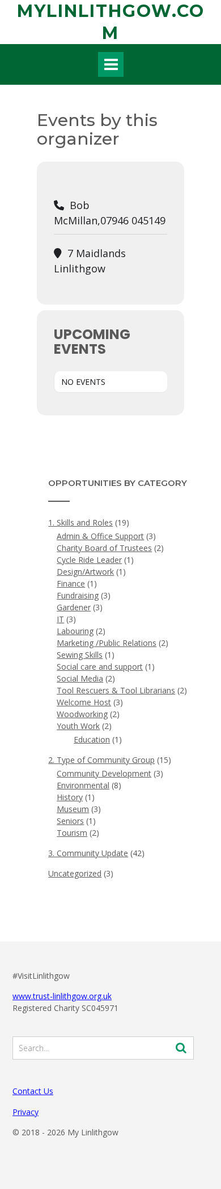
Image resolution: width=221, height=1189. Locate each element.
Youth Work (78, 726)
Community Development (104, 773)
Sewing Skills (80, 654)
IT (60, 619)
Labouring (75, 631)
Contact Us (32, 1091)
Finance (71, 583)
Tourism (72, 832)
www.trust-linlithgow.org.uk (62, 996)
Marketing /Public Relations (106, 642)
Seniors (70, 820)
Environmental (83, 785)
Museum (73, 809)
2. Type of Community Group (101, 759)
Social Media (80, 678)
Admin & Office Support (100, 536)
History (70, 797)
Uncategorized (74, 873)
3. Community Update (88, 853)
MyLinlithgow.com (111, 22)
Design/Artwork (85, 571)
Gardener (74, 607)
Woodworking (82, 714)
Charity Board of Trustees (104, 548)
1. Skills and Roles (80, 522)
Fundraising (78, 595)
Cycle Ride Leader (89, 559)
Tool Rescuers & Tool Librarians (116, 690)
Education (92, 739)
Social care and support (100, 666)
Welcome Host (84, 702)
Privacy (25, 1111)
